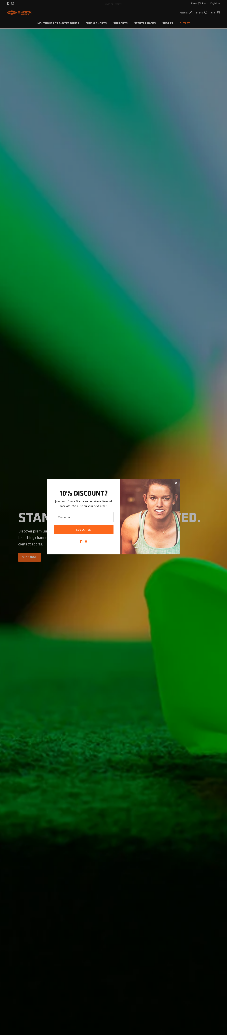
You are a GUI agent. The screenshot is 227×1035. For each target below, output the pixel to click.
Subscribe (83, 529)
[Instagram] (86, 541)
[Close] (175, 483)
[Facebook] (81, 541)
